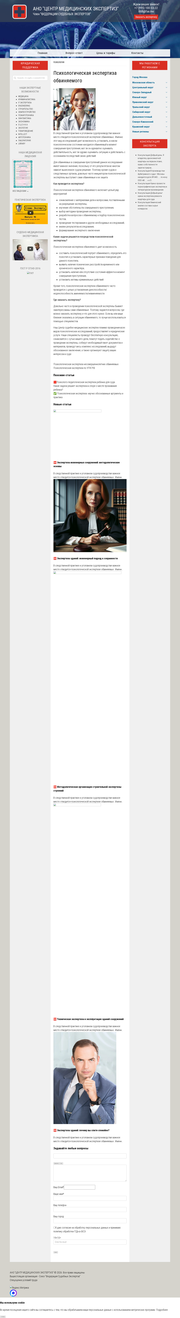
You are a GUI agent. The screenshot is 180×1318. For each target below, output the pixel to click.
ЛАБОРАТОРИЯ (24, 140)
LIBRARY (21, 143)
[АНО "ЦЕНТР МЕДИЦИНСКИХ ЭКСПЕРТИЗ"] (18, 18)
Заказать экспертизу (146, 17)
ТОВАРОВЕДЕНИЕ (25, 131)
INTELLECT (22, 134)
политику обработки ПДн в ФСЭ (69, 1231)
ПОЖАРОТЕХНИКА (26, 115)
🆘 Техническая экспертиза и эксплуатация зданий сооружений (88, 1019)
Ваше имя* (58, 1193)
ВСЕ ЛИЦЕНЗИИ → (21, 191)
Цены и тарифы (105, 53)
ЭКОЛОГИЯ (23, 128)
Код (61, 1163)
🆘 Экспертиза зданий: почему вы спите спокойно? (81, 1130)
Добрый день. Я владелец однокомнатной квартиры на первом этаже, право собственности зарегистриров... (151, 161)
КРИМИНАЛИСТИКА (26, 99)
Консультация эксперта (150, 143)
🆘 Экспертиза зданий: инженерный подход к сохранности (85, 558)
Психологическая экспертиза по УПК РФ (74, 367)
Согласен (3, 1316)
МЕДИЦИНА (23, 96)
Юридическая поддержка (30, 65)
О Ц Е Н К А (23, 124)
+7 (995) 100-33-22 (146, 8)
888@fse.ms (146, 11)
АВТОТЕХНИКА (24, 137)
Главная (42, 53)
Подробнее (162, 1309)
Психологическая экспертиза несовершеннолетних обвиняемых (86, 364)
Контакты (137, 53)
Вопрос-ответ (74, 53)
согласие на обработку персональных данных (85, 1227)
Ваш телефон (59, 1205)
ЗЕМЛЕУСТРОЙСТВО (27, 112)
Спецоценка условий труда (23, 1280)
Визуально (56, 1163)
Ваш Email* (58, 1187)
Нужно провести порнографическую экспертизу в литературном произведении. (152, 186)
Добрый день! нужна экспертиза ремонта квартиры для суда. (150, 196)
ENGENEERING (24, 105)
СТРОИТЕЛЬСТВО (25, 109)
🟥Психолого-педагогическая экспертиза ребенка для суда (84, 382)
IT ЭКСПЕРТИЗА (25, 102)
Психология (58, 62)
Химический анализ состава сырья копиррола (149, 205)
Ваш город (58, 1216)
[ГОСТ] (30, 273)
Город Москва (139, 77)
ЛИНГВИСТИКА (24, 118)
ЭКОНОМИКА (24, 121)
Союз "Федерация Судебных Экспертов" (59, 1276)
